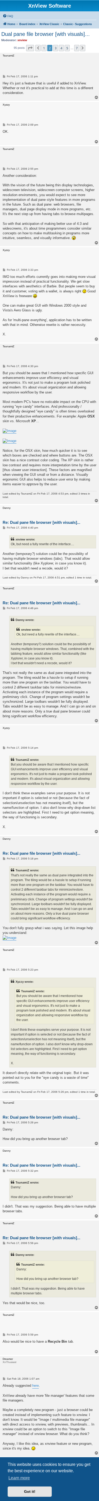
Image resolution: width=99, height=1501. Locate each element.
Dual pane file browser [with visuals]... (45, 34)
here (35, 1386)
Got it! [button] (29, 1491)
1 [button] (44, 48)
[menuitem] (8, 16)
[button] (30, 48)
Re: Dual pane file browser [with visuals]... (41, 522)
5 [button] (67, 48)
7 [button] (77, 48)
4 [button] (61, 48)
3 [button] (55, 48)
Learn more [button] (19, 1478)
